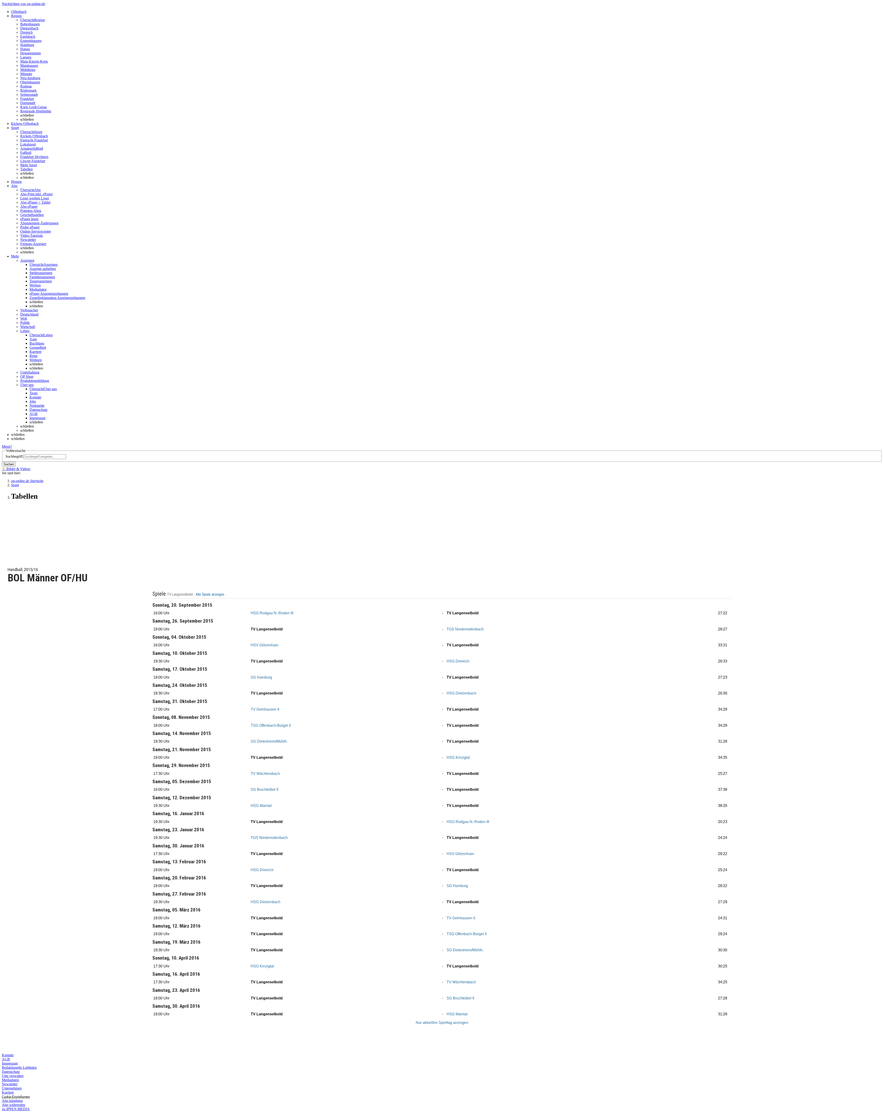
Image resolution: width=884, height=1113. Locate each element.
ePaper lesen (29, 219)
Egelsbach (27, 36)
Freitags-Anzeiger (33, 244)
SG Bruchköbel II (264, 789)
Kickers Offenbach (34, 136)
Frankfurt (27, 99)
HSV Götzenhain (264, 645)
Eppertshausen (30, 41)
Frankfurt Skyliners (34, 157)
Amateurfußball (31, 148)
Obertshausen (30, 82)
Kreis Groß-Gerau (33, 107)
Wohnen (35, 360)
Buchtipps (36, 343)
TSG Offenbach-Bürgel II (271, 725)
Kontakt (35, 397)
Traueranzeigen (40, 281)
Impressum (37, 418)
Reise (33, 356)
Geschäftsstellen (32, 215)
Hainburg (27, 45)
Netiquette (36, 405)
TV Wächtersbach (265, 774)
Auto (33, 339)
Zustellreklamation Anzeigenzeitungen (57, 298)
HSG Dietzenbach (461, 693)
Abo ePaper (29, 206)
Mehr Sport (28, 165)
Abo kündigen (12, 1101)
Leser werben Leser (34, 198)
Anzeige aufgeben (42, 269)
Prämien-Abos (30, 211)
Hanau (25, 49)
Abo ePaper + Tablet (35, 202)
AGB (33, 414)
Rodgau (26, 86)
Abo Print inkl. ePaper (36, 194)
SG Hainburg (261, 677)
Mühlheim (27, 70)
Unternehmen (12, 1088)
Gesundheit (37, 347)
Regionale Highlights (35, 111)
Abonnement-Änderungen (39, 223)
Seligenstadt (29, 95)
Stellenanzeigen (40, 273)
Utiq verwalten (12, 1076)
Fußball (25, 153)
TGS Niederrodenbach (465, 629)
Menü (6, 446)
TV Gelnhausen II (265, 709)
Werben (35, 285)
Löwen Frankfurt (32, 161)
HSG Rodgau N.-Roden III (272, 613)
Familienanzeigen (42, 277)
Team (33, 393)
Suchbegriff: (14, 456)
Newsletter (28, 240)
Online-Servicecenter (35, 231)
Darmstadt (27, 103)
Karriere (35, 352)
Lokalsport (28, 144)
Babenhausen (30, 24)
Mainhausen (29, 65)
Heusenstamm (30, 53)
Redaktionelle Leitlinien (19, 1067)
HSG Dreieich (458, 661)
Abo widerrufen (13, 1105)
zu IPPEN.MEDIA (16, 1109)
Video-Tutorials (31, 235)
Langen (25, 57)
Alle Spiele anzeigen (210, 594)
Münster (26, 74)
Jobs (32, 401)
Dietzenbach (29, 28)
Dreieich (26, 32)
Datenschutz (38, 410)
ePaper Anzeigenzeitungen (48, 294)
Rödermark (28, 90)
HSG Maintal (261, 806)
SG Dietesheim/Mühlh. (269, 741)
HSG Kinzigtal (458, 757)
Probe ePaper (30, 227)
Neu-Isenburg (30, 78)
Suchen (9, 464)
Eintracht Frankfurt (34, 140)
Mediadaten (38, 289)
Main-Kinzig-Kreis (34, 61)
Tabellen (26, 169)
